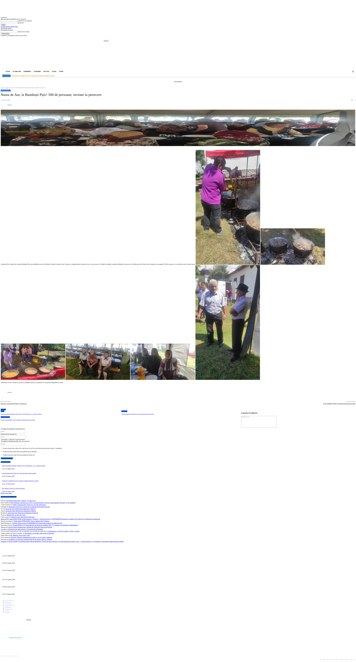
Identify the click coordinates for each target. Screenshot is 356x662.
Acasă (2, 88)
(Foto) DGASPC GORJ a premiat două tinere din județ (339, 404)
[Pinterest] (32, 105)
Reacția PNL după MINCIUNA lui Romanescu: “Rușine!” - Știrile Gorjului (25, 519)
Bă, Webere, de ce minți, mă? (20, 535)
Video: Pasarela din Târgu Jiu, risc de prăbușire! (29, 505)
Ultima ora (7, 90)
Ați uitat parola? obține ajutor (9, 26)
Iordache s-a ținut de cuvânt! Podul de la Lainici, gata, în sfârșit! (30, 539)
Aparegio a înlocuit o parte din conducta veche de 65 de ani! (29, 507)
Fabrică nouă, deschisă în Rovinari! (23, 517)
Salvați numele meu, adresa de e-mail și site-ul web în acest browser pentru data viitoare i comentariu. (32, 448)
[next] (353, 76)
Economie (124, 411)
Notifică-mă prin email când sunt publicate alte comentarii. (20, 451)
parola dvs (21, 23)
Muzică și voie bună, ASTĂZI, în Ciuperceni (14, 404)
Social (6, 88)
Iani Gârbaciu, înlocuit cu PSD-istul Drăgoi (13, 488)
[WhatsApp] (38, 105)
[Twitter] (25, 105)
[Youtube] (354, 38)
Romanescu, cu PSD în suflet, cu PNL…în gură (64, 531)
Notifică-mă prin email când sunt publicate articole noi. (19, 455)
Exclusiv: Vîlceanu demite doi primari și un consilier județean (31, 537)
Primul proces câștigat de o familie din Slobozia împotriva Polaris (29, 527)
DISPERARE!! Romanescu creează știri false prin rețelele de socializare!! (76, 519)
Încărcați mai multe (6, 493)
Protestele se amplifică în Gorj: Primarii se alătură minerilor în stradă (18, 420)
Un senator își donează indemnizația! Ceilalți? (108, 541)
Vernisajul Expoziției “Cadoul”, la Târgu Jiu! (21, 501)
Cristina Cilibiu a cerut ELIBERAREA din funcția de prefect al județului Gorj (37, 523)
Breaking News (5, 417)
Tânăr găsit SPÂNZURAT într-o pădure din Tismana (31, 521)
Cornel (3, 529)
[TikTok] (352, 38)
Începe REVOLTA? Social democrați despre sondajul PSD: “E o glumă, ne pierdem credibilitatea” (45, 525)
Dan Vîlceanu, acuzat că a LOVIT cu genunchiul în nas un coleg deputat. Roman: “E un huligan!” (43, 503)
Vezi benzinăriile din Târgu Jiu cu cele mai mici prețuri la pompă (137, 414)
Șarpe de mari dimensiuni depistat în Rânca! (20, 509)
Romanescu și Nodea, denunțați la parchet (39, 533)
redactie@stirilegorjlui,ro (15, 637)
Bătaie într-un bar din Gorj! (16, 515)
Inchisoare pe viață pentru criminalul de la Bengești (25, 529)
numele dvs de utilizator (25, 21)
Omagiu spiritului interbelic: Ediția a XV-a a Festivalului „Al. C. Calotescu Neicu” (37, 75)
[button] (353, 71)
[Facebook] (349, 38)
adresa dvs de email (23, 31)
